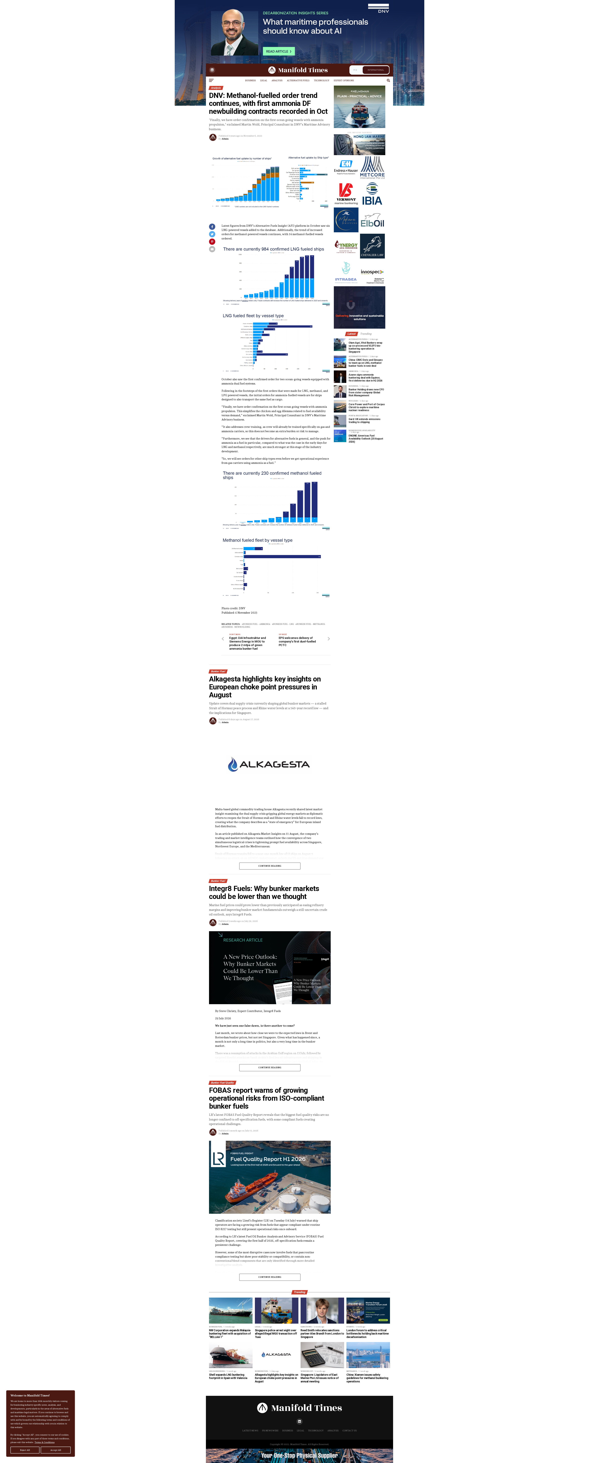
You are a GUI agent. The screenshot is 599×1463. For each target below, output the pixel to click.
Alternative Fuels (298, 80)
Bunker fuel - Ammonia (256, 624)
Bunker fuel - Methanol (311, 624)
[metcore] (372, 179)
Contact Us (349, 1430)
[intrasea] (346, 283)
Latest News (250, 1430)
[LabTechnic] (359, 327)
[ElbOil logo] (372, 231)
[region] (40, 1423)
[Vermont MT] (346, 205)
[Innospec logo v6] (372, 283)
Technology (321, 80)
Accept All (55, 1450)
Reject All (25, 1450)
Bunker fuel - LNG (283, 624)
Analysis (277, 80)
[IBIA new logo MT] (372, 205)
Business (250, 80)
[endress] (346, 179)
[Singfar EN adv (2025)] (359, 154)
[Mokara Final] (346, 231)
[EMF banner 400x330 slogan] (359, 127)
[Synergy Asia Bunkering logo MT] (346, 257)
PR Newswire (270, 1430)
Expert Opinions (344, 80)
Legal (263, 80)
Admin (225, 139)
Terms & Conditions (44, 1442)
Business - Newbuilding (236, 627)
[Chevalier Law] (372, 257)
